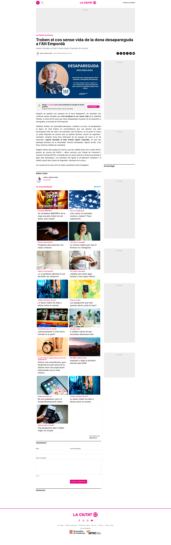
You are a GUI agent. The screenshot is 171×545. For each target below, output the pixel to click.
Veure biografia (47, 179)
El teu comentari (41, 458)
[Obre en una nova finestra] (77, 532)
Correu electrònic (75, 448)
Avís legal (60, 525)
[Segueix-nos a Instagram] (88, 520)
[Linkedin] (124, 53)
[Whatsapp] (127, 53)
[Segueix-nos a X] (83, 520)
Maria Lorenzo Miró (46, 53)
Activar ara (92, 106)
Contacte (100, 525)
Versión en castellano (129, 2)
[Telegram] (130, 53)
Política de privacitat (71, 525)
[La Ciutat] (88, 2)
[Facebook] (117, 53)
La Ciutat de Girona (44, 35)
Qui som (93, 525)
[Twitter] (121, 53)
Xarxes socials (109, 525)
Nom (37, 448)
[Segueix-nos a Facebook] (79, 520)
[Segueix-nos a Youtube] (92, 520)
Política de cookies (84, 525)
